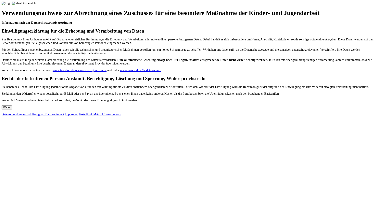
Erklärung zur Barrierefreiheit (45, 114)
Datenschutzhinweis (14, 114)
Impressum (71, 114)
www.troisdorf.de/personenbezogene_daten (80, 70)
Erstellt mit (100, 114)
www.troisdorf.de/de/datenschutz (140, 70)
